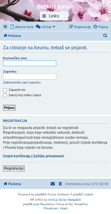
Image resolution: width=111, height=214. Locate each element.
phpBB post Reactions (38, 204)
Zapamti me (16, 90)
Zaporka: (10, 71)
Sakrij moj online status (24, 95)
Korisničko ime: (15, 58)
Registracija (13, 168)
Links (54, 15)
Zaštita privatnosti (48, 156)
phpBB (40, 194)
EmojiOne (81, 204)
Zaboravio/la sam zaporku (22, 82)
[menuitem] (22, 26)
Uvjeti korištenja (16, 156)
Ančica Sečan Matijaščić (64, 199)
